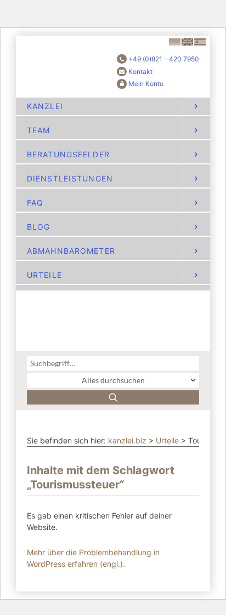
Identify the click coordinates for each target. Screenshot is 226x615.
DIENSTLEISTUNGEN (70, 178)
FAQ (35, 202)
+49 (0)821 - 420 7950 (163, 59)
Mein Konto (145, 83)
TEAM (38, 130)
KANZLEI (45, 106)
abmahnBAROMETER (71, 250)
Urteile (167, 440)
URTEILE (44, 275)
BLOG (38, 226)
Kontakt (140, 71)
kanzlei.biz (127, 440)
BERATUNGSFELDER (68, 154)
